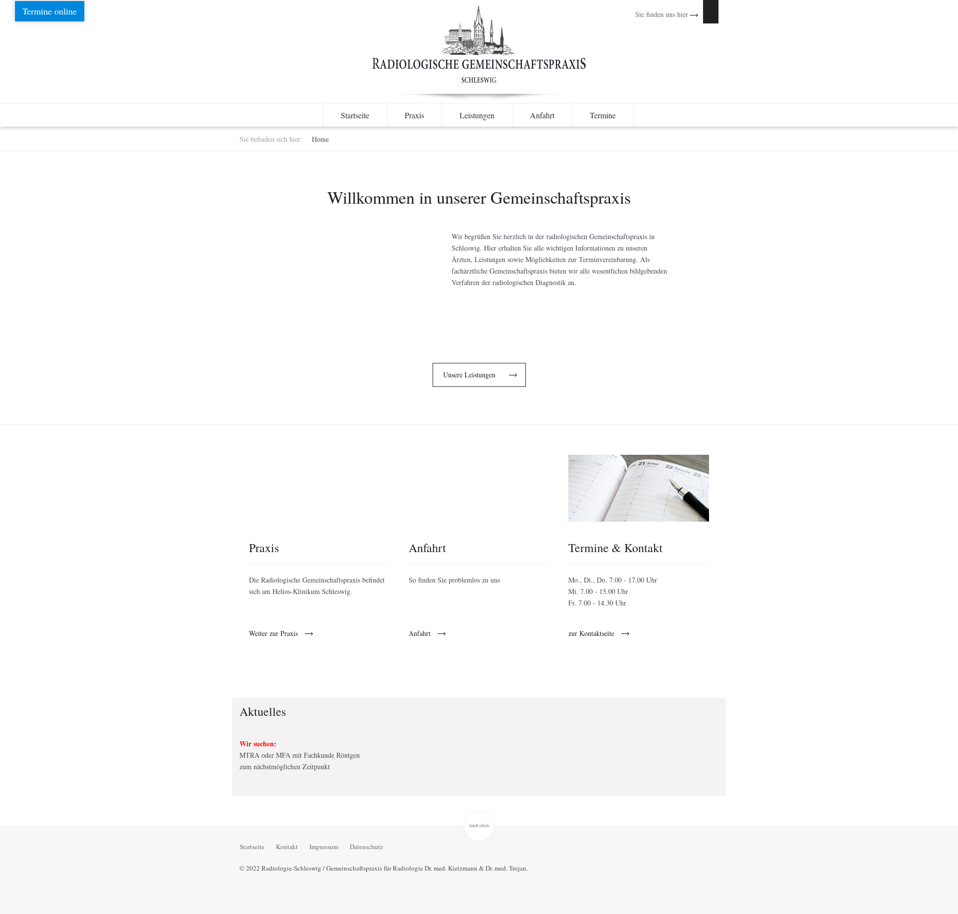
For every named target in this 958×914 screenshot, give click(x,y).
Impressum (323, 846)
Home (320, 139)
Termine (603, 115)
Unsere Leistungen (469, 374)
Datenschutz (366, 846)
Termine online (49, 11)
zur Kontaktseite (591, 633)
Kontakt (287, 846)
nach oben (479, 826)
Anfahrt (542, 115)
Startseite (355, 115)
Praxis (414, 115)
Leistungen (477, 115)
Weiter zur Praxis (273, 633)
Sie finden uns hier (662, 14)
